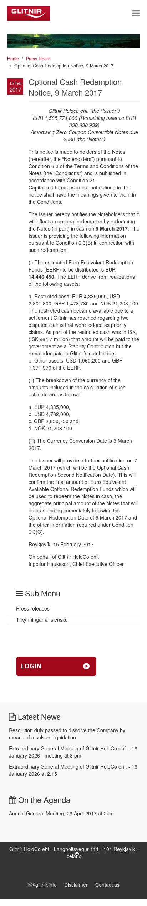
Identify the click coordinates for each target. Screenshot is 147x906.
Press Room (38, 58)
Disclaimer (76, 884)
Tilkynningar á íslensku (42, 619)
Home (13, 58)
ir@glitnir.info (42, 884)
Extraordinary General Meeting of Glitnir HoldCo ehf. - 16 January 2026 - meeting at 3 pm (73, 752)
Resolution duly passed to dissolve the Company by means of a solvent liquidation (67, 734)
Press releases (33, 608)
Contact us (107, 884)
